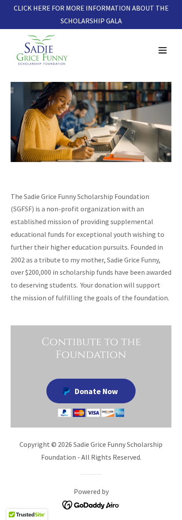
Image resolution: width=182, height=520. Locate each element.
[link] (42, 50)
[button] (162, 50)
